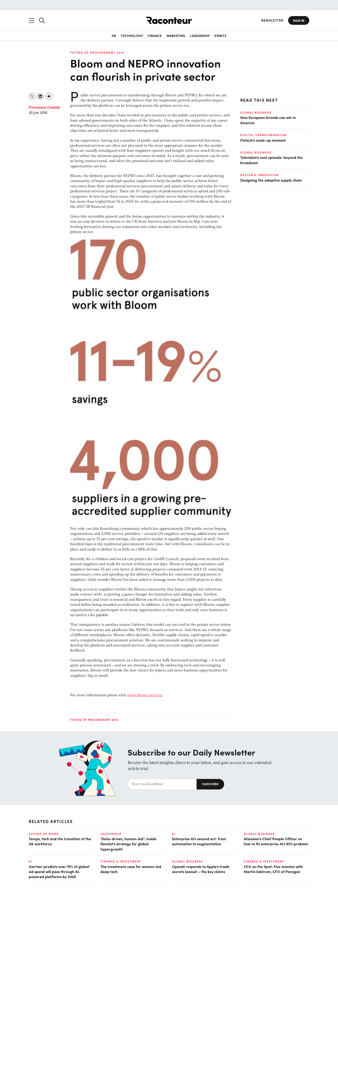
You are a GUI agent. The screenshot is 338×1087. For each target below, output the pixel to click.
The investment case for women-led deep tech (130, 869)
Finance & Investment (120, 861)
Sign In (298, 20)
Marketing (176, 35)
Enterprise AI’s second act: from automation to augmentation (199, 841)
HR (114, 35)
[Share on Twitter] (32, 96)
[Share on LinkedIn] (40, 96)
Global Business (255, 112)
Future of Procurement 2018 (97, 52)
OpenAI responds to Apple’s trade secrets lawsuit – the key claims (200, 869)
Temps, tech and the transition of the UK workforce (60, 841)
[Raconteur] (169, 20)
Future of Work (44, 834)
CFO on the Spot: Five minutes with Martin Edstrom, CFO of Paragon (273, 869)
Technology (132, 35)
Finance (155, 35)
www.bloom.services (145, 695)
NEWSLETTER (272, 20)
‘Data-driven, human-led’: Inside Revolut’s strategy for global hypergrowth (128, 843)
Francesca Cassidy (44, 107)
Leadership (200, 35)
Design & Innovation (259, 175)
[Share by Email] (49, 96)
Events (220, 35)
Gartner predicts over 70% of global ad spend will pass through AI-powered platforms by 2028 (59, 871)
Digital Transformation (263, 135)
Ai (174, 834)
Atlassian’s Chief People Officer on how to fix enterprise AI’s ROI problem (276, 841)
